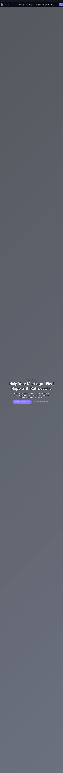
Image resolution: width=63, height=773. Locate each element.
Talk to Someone (42, 402)
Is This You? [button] (31, 4)
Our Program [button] (38, 4)
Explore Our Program (22, 402)
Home (16, 4)
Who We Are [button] (53, 4)
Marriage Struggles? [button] (23, 4)
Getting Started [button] (45, 4)
